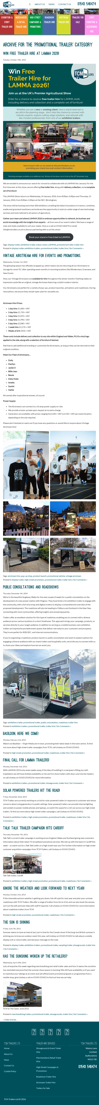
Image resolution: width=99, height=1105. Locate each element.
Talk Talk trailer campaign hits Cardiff (33, 828)
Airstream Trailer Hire (45, 1082)
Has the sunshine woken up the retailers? (35, 957)
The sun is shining (16, 923)
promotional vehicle (56, 576)
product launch (40, 576)
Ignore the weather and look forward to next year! (43, 889)
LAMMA (52, 244)
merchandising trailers (22, 1014)
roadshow (63, 722)
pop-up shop (26, 576)
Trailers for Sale (43, 1088)
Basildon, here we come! (21, 734)
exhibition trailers (32, 248)
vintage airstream (73, 576)
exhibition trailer (28, 244)
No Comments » (76, 248)
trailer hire (79, 244)
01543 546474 (87, 4)
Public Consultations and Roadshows (31, 587)
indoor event (41, 244)
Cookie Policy (10, 1071)
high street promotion (34, 579)
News (51, 4)
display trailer (14, 244)
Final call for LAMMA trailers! (26, 760)
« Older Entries (9, 1019)
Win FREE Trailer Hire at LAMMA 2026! (31, 54)
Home (6, 1048)
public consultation (49, 722)
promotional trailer (65, 244)
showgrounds (52, 783)
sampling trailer (65, 945)
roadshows (54, 753)
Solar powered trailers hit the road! (31, 791)
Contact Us (64, 4)
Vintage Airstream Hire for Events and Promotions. (42, 256)
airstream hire (14, 576)
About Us (40, 4)
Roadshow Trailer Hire (46, 1076)
